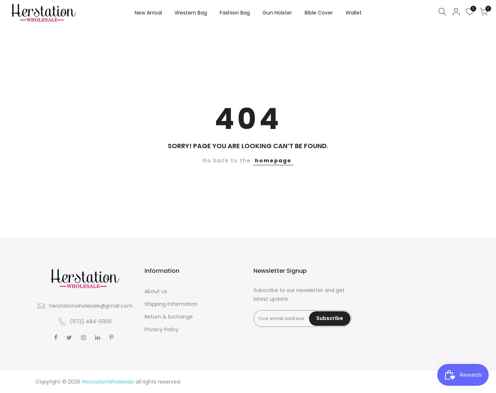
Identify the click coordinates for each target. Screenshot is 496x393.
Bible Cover (319, 12)
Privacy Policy (162, 329)
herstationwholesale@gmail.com (91, 305)
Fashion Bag (235, 12)
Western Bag (191, 12)
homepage (273, 160)
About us (156, 291)
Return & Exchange (169, 316)
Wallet (354, 12)
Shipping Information (171, 304)
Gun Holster (277, 12)
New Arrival (148, 12)
